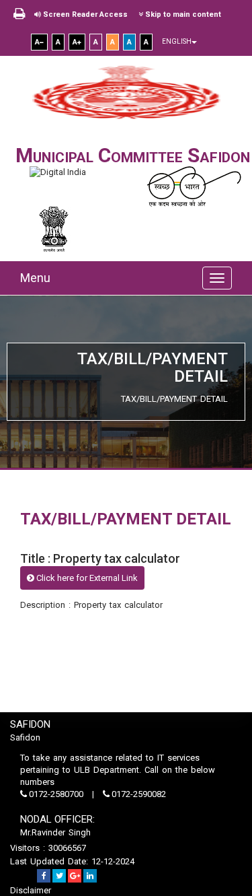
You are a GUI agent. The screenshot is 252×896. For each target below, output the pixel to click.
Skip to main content (182, 14)
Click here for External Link (86, 578)
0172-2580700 (56, 794)
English (177, 41)
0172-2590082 (138, 794)
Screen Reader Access (84, 14)
